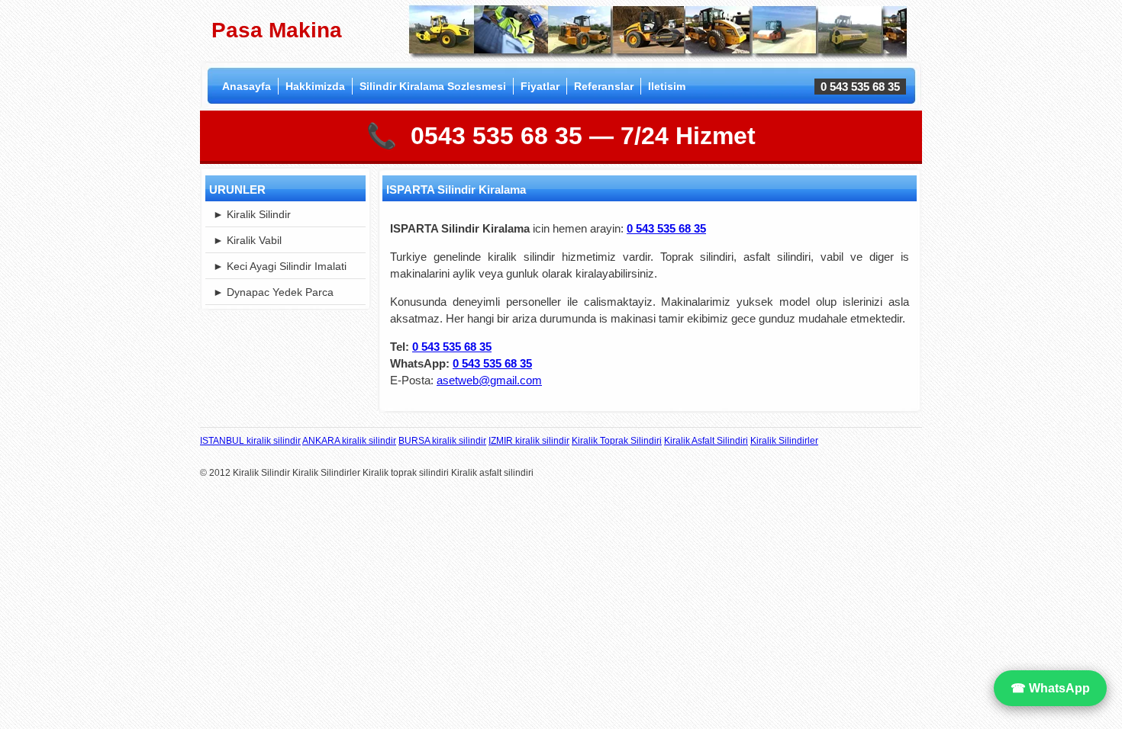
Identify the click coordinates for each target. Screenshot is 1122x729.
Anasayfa (246, 86)
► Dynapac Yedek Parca (273, 292)
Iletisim (666, 86)
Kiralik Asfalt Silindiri (706, 440)
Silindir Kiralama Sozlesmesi (432, 86)
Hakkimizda (315, 86)
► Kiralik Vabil (247, 240)
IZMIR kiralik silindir (528, 440)
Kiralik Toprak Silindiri (617, 440)
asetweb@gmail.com (489, 380)
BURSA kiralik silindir (442, 440)
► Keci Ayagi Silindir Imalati (280, 266)
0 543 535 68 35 (452, 346)
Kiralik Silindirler (784, 440)
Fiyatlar (540, 86)
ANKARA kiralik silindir (349, 440)
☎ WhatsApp (1050, 688)
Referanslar (604, 86)
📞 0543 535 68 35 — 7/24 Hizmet (561, 135)
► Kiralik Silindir (252, 214)
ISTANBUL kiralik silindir (250, 440)
